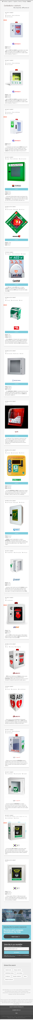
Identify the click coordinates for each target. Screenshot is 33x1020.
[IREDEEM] (16, 236)
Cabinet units (8, 970)
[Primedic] (16, 185)
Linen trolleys (19, 973)
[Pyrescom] (16, 328)
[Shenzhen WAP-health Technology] (16, 43)
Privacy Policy (14, 955)
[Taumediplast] (16, 529)
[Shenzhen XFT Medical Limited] (16, 845)
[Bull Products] (16, 380)
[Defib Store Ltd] (16, 479)
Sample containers (17, 976)
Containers (7, 976)
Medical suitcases (9, 979)
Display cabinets (17, 970)
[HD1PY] (16, 432)
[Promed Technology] (16, 627)
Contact (16, 189)
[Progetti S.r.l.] (16, 757)
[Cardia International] (16, 280)
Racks (25, 976)
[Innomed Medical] (16, 579)
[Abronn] (16, 672)
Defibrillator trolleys (9, 973)
